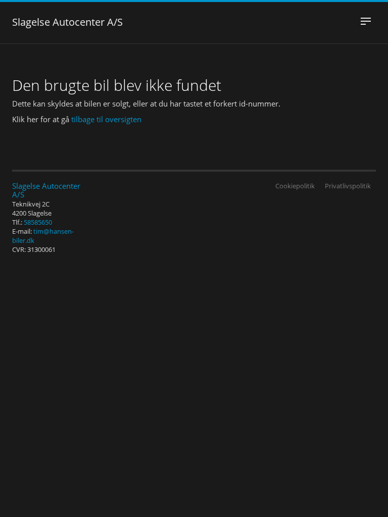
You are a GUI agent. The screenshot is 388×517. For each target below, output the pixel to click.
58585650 (38, 222)
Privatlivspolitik (348, 185)
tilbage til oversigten (106, 119)
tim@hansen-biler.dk (43, 236)
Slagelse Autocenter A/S (67, 23)
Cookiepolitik (295, 185)
